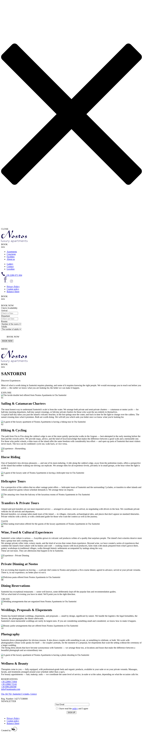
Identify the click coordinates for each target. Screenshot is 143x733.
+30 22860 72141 (9, 684)
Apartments (12, 251)
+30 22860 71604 (9, 681)
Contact (10, 266)
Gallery (10, 264)
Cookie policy (13, 289)
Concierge (11, 254)
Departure (5, 316)
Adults (4, 326)
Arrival (4, 310)
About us (11, 259)
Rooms (4, 321)
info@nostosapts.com (10, 689)
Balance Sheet (13, 291)
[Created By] (14, 730)
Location (11, 269)
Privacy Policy (13, 286)
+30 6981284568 (8, 686)
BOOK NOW (7, 341)
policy (75, 708)
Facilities (11, 256)
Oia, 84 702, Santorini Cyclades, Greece (19, 694)
